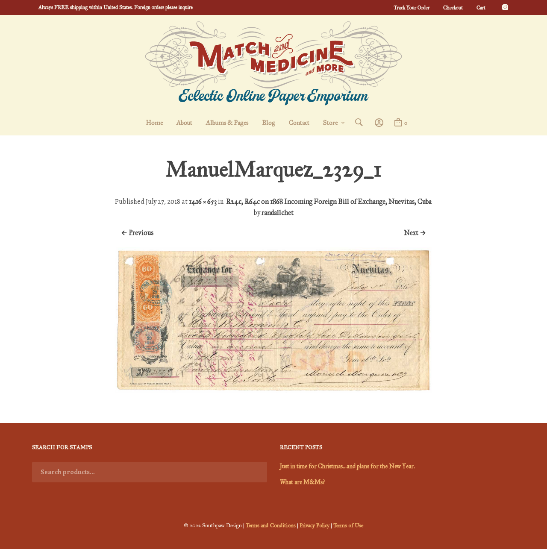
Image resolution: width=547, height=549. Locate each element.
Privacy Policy (314, 525)
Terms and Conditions (271, 525)
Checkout (453, 8)
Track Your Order (411, 8)
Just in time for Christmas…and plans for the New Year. (347, 466)
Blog (268, 122)
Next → (415, 233)
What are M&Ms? (302, 482)
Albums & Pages (227, 122)
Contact (299, 122)
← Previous (137, 233)
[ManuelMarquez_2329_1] (273, 391)
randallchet (278, 212)
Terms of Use (348, 525)
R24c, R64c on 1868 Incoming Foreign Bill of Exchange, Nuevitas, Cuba (329, 201)
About (184, 122)
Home (154, 122)
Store (330, 122)
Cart (480, 8)
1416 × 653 (203, 201)
